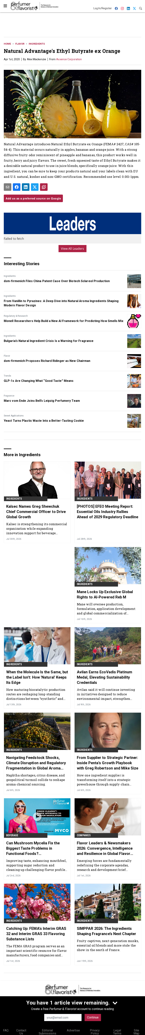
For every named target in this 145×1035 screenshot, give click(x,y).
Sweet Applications (14, 415)
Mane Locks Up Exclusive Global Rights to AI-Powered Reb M (105, 594)
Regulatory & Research (16, 316)
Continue (93, 1017)
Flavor (19, 43)
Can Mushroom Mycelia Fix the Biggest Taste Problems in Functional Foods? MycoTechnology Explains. (33, 848)
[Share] (16, 187)
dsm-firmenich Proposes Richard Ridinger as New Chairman (47, 361)
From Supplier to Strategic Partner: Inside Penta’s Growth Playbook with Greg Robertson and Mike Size (107, 762)
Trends (7, 375)
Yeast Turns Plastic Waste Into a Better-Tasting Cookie (44, 420)
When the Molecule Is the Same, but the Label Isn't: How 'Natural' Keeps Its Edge (37, 677)
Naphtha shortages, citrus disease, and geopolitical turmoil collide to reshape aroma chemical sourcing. (35, 779)
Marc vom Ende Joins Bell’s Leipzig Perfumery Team (42, 401)
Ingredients (37, 43)
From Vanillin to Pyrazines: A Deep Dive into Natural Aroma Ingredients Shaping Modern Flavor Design (61, 303)
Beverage (12, 835)
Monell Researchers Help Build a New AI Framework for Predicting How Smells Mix (63, 321)
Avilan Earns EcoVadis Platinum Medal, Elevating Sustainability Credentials (104, 677)
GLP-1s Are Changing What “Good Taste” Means (38, 381)
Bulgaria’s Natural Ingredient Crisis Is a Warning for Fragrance (48, 341)
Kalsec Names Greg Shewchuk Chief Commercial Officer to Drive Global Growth (36, 511)
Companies (84, 835)
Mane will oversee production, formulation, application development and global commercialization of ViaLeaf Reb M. (106, 608)
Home (7, 43)
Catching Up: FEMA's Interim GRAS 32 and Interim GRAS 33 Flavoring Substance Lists (36, 933)
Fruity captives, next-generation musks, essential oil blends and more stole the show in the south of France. (108, 945)
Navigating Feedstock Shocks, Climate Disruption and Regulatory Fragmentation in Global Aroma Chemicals (36, 763)
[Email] (7, 187)
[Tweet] (35, 187)
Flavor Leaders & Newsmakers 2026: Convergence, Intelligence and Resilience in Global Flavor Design (105, 848)
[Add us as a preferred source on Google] (44, 187)
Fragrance (9, 395)
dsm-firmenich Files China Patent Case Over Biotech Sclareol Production (57, 281)
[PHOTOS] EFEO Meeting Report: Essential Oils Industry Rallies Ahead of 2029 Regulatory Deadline (107, 511)
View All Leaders (72, 249)
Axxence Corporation (69, 59)
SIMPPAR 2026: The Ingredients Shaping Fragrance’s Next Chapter (106, 931)
